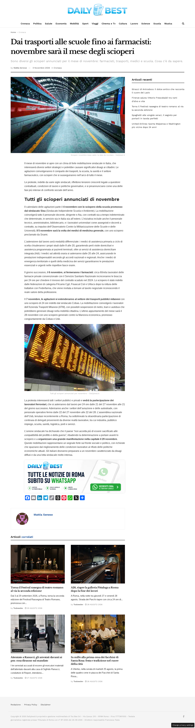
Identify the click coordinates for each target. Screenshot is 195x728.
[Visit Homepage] (97, 10)
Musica (168, 23)
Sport (85, 23)
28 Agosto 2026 (94, 604)
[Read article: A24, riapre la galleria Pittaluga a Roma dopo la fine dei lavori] (98, 564)
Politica (37, 23)
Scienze (145, 23)
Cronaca (25, 23)
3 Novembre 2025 (41, 68)
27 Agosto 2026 (34, 678)
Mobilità (74, 23)
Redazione (16, 704)
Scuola (157, 23)
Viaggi (95, 23)
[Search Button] (183, 23)
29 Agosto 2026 (34, 608)
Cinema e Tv (108, 23)
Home (13, 32)
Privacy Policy (30, 704)
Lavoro (134, 23)
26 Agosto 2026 (94, 681)
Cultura (123, 23)
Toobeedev (18, 608)
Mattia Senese (20, 68)
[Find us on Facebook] (183, 716)
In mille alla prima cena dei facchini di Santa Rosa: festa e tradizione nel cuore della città (94, 661)
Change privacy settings (182, 725)
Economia (61, 23)
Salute (48, 23)
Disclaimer (46, 704)
